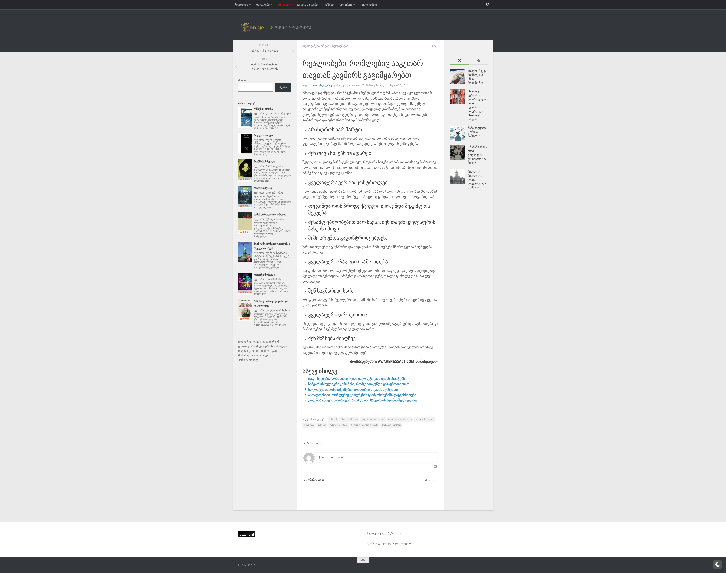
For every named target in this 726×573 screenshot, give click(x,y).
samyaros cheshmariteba (400, 419)
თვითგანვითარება (315, 46)
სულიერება (340, 46)
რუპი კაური (274, 140)
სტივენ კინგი (275, 192)
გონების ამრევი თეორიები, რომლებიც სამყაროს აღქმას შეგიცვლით (362, 400)
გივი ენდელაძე (322, 85)
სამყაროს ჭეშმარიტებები (364, 425)
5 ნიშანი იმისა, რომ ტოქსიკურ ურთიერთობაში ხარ (478, 155)
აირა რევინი (274, 166)
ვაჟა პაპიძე (274, 279)
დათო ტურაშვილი (278, 113)
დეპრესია (309, 425)
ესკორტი (392, 543)
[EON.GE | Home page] (252, 27)
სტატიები (241, 4)
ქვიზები (328, 4)
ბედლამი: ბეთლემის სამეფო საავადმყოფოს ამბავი (477, 179)
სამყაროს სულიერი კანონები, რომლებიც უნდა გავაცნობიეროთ (358, 384)
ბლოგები (263, 4)
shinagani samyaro (425, 419)
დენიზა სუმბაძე (276, 253)
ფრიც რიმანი (275, 219)
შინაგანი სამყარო (391, 425)
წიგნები (283, 4)
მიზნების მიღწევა (339, 425)
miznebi (333, 419)
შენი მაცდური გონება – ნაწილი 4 (477, 132)
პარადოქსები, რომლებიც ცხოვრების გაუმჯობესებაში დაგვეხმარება (362, 395)
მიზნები (322, 425)
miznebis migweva (349, 419)
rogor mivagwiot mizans (373, 419)
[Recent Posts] (459, 61)
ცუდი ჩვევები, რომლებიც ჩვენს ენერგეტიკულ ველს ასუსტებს (356, 379)
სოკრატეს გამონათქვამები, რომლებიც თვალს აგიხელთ (353, 389)
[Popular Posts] (478, 61)
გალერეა (345, 4)
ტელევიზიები (369, 4)
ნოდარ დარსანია (278, 310)
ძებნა (242, 80)
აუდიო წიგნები (307, 4)
